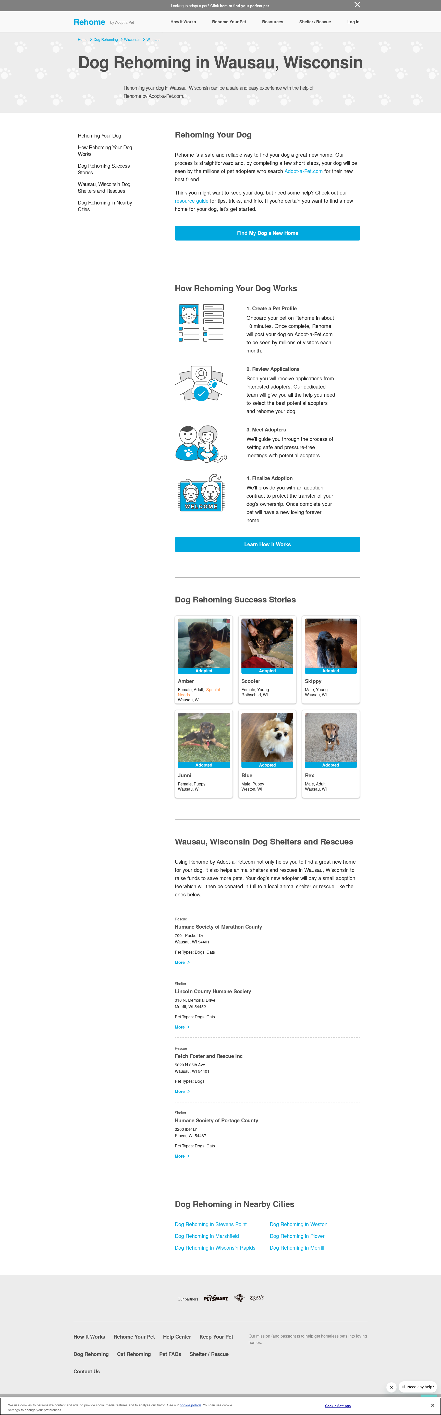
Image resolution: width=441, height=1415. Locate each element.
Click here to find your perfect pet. (240, 5)
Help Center (177, 1336)
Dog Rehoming (106, 39)
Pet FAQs (170, 1353)
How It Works (183, 22)
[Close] (432, 1405)
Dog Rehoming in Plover (297, 1235)
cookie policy (190, 1404)
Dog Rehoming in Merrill (297, 1247)
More (180, 962)
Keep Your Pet (216, 1336)
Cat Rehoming (134, 1353)
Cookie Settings (338, 1405)
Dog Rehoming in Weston (298, 1224)
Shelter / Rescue (315, 22)
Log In (353, 22)
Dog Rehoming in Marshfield (207, 1235)
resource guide (192, 200)
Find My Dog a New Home (267, 232)
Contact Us (87, 1371)
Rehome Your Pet (229, 22)
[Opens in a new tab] (218, 1298)
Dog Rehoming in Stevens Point (211, 1224)
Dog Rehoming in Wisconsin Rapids (215, 1247)
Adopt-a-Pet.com (304, 171)
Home (83, 39)
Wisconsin (132, 39)
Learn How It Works (267, 544)
